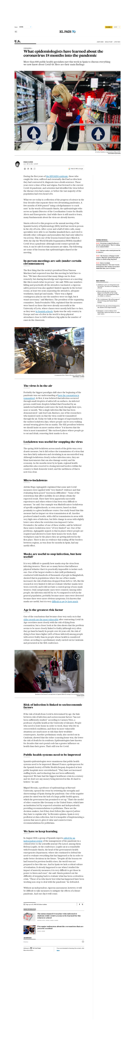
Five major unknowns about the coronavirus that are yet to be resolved (60, 927)
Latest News (117, 42)
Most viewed (100, 280)
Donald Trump (108, 42)
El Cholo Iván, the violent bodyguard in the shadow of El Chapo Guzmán (109, 306)
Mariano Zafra (41, 920)
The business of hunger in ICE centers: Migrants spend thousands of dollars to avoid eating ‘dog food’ (108, 257)
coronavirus (27, 48)
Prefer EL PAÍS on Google (77, 168)
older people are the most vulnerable (41, 619)
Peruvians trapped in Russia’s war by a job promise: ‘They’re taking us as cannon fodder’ (108, 245)
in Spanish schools (44, 311)
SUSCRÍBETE (109, 27)
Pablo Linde (28, 162)
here (58, 950)
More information (28, 950)
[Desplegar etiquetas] (83, 941)
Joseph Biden (100, 42)
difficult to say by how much (65, 601)
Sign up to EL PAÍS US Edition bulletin (36, 904)
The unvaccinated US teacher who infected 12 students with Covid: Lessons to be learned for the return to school (59, 916)
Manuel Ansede (50, 920)
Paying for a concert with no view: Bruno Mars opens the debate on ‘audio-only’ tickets (109, 312)
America (26, 942)
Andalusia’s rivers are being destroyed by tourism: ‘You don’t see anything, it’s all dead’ (108, 286)
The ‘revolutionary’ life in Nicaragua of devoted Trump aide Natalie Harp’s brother (108, 301)
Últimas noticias (101, 240)
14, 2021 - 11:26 (32, 164)
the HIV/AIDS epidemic (57, 176)
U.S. (18, 41)
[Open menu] (16, 31)
